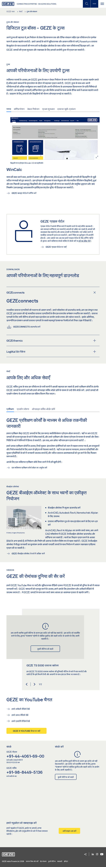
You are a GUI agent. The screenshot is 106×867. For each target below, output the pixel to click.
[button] (27, 684)
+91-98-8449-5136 (24, 772)
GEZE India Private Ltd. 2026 (13, 861)
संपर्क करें (59, 746)
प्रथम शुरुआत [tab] (48, 109)
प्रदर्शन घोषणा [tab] (23, 409)
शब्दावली (59, 861)
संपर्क (8, 746)
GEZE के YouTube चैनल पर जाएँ (26, 731)
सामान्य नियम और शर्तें (32, 861)
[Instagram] (97, 854)
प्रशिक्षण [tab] (10, 409)
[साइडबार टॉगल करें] (94, 4)
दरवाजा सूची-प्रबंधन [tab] (66, 109)
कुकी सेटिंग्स (51, 861)
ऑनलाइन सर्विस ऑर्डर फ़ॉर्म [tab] (43, 409)
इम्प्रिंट (66, 861)
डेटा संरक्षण (43, 861)
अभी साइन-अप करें (69, 831)
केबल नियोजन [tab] (33, 109)
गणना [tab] (8, 109)
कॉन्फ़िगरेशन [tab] (19, 109)
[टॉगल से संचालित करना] (102, 4)
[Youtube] (101, 854)
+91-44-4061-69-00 (25, 756)
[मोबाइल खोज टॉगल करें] (86, 4)
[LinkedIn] (93, 854)
